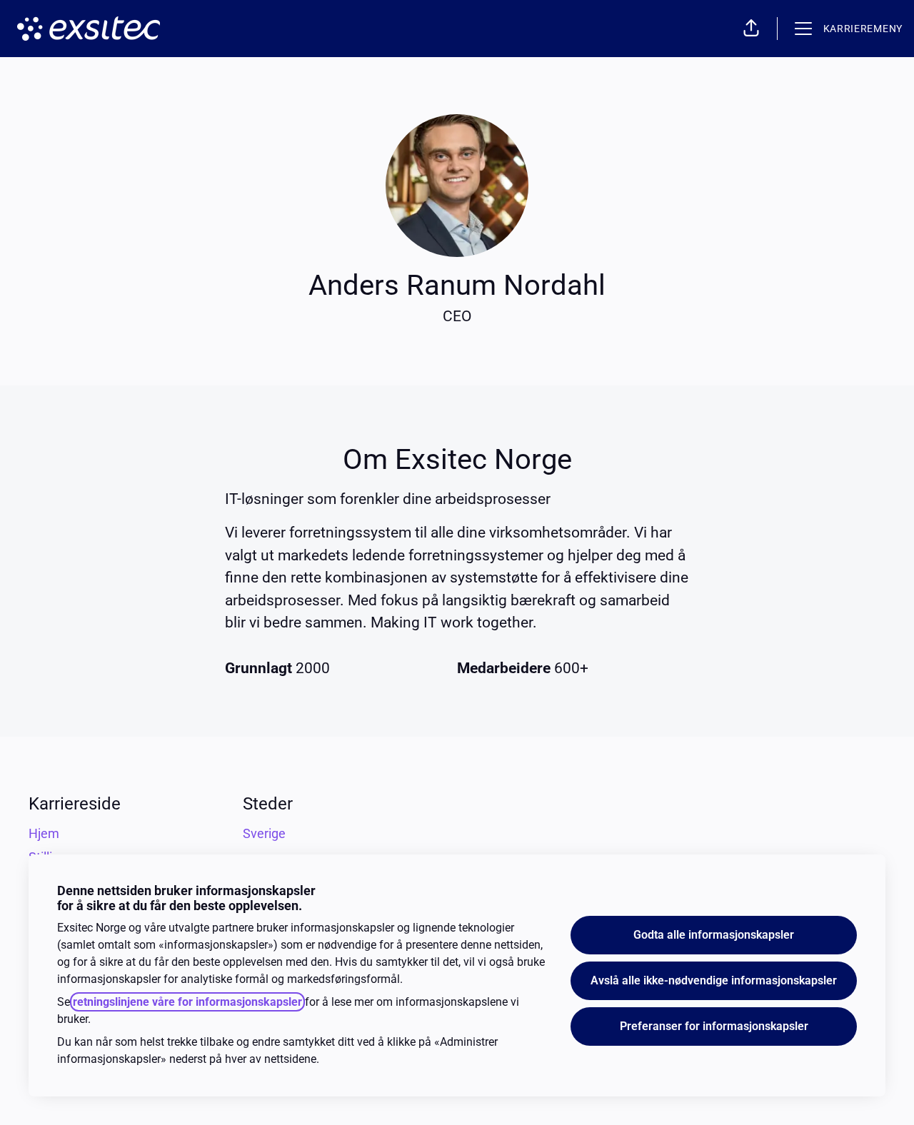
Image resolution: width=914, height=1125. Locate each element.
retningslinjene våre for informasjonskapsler (187, 1002)
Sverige (264, 833)
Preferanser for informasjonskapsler (714, 1026)
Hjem (44, 833)
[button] (751, 29)
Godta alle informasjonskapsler (713, 935)
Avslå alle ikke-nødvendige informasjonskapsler (714, 980)
